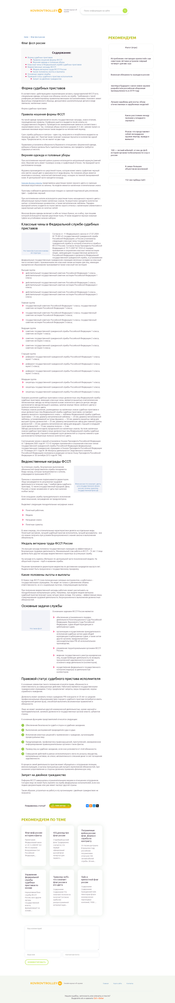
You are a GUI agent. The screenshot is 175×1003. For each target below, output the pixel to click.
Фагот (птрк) (131, 47)
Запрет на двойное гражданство (47, 79)
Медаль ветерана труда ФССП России (49, 69)
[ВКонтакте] (87, 805)
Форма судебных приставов (40, 57)
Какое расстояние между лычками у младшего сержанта (137, 118)
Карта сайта (117, 983)
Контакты (130, 983)
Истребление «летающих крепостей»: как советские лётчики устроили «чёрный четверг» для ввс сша (131, 61)
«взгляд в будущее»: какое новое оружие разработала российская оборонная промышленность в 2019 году (130, 88)
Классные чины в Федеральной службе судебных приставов (54, 65)
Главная (106, 983)
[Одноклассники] (90, 805)
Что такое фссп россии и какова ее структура (35, 252)
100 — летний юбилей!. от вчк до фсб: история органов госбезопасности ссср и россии (130, 152)
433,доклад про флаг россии (61, 834)
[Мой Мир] (94, 805)
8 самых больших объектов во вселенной (136, 167)
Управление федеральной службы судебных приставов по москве (32, 881)
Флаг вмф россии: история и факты (33, 834)
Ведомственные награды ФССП (42, 67)
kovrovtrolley (45, 10)
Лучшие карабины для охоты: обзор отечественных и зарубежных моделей (130, 103)
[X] (97, 805)
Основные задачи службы (39, 74)
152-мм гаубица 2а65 (135, 180)
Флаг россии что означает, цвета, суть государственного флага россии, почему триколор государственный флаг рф (88, 487)
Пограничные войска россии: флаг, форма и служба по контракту (88, 835)
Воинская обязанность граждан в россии (130, 75)
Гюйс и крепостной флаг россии (89, 879)
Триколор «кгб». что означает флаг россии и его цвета (61, 881)
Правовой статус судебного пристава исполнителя (50, 76)
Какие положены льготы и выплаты (49, 72)
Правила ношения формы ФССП (47, 60)
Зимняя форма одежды (31, 183)
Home (26, 37)
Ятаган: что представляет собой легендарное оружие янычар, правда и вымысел (137, 135)
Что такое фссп (36, 629)
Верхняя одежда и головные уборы (49, 62)
